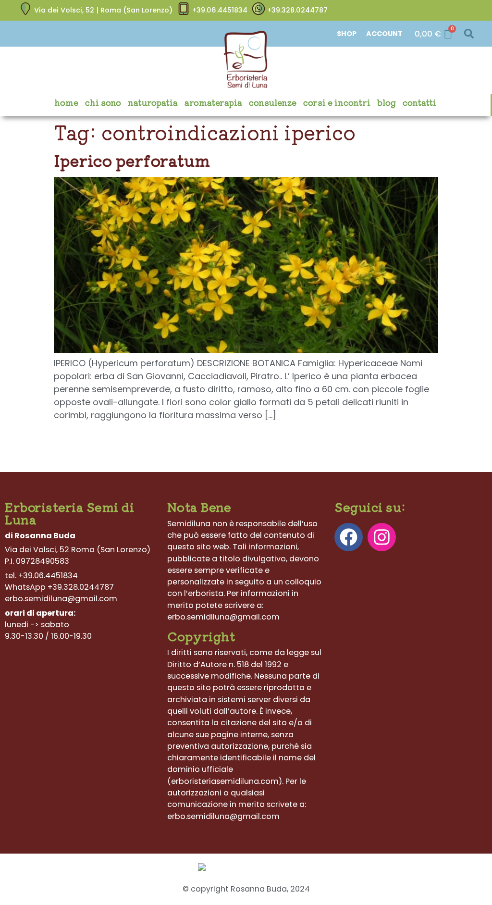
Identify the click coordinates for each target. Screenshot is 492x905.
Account (384, 33)
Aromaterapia (213, 102)
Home (66, 102)
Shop (347, 33)
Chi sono (103, 102)
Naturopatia (153, 102)
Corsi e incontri (336, 102)
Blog (386, 102)
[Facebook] (348, 537)
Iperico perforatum (132, 160)
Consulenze (272, 102)
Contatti (419, 102)
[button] (469, 34)
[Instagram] (382, 537)
